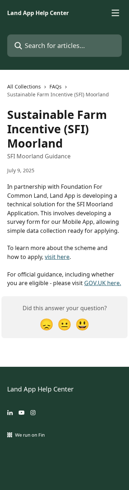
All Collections (24, 86)
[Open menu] (115, 13)
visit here (57, 257)
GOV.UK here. (102, 283)
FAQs (55, 86)
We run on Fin (30, 435)
